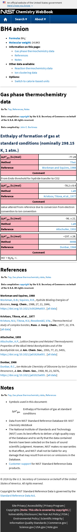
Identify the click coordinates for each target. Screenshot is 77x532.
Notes (18, 59)
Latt (73, 191)
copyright (24, 116)
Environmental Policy (26, 518)
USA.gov (40, 527)
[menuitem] (5, 19)
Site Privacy (19, 505)
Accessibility (35, 505)
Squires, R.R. (27, 300)
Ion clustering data (26, 72)
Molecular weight (19, 42)
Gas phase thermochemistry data (34, 51)
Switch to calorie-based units (32, 81)
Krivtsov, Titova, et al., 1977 (60, 196)
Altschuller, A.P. (9, 341)
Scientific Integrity (51, 518)
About (39, 19)
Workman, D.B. (9, 300)
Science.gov (26, 527)
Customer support (20, 463)
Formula (14, 38)
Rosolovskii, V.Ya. (41, 320)
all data (51, 308)
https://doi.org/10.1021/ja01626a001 (22, 354)
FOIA (65, 514)
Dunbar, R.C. (7, 366)
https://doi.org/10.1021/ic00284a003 (22, 308)
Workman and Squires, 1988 (59, 167)
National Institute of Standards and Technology (8, 11)
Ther (73, 162)
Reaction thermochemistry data (33, 68)
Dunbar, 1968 (68, 247)
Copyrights (12, 510)
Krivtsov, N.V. (7, 320)
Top (9, 109)
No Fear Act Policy (49, 514)
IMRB (73, 241)
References (21, 55)
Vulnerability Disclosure (22, 514)
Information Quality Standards (28, 522)
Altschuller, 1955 (66, 229)
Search (20, 19)
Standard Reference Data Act (17, 495)
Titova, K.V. (23, 320)
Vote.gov (52, 527)
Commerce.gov (57, 522)
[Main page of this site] (5, 19)
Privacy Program (54, 505)
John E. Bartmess (28, 127)
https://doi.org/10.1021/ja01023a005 (22, 375)
